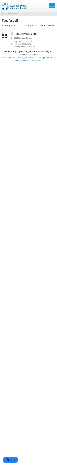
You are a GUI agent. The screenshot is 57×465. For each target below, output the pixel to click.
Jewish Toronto (12, 14)
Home (3, 14)
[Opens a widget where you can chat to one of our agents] (10, 460)
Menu (52, 5)
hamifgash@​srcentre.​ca (24, 46)
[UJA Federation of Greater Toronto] (15, 6)
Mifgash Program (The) (25, 33)
